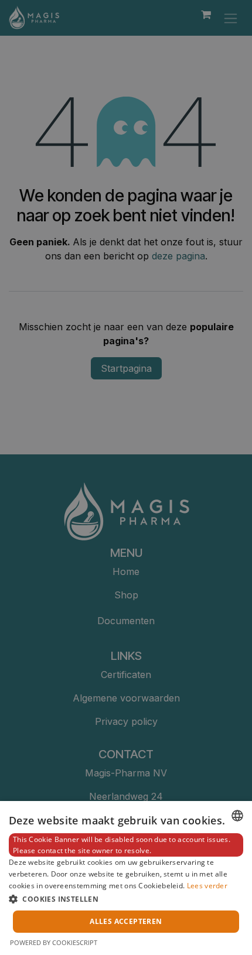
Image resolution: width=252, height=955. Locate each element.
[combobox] (237, 815)
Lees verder (207, 886)
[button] (126, 899)
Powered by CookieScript (53, 942)
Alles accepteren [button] (126, 921)
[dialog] (126, 878)
